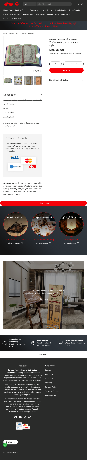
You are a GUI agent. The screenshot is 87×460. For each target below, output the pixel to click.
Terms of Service (52, 391)
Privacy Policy (51, 387)
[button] (82, 4)
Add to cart (73, 64)
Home (5, 33)
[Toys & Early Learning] (43, 224)
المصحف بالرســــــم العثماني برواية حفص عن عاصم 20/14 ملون (21, 33)
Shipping (62, 53)
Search (48, 370)
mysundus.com (12, 452)
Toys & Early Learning (44, 14)
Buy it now (66, 70)
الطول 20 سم (8, 112)
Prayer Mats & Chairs (11, 14)
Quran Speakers (71, 239)
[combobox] (47, 4)
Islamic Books (60, 10)
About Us (49, 374)
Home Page (8, 10)
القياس (5, 108)
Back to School (21, 10)
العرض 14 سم (8, 116)
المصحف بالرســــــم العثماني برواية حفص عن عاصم (22, 100)
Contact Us (49, 378)
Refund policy (50, 395)
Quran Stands (74, 10)
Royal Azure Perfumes (12, 19)
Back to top (43, 355)
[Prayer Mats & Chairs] (16, 224)
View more (43, 299)
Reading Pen (28, 14)
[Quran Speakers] (71, 224)
